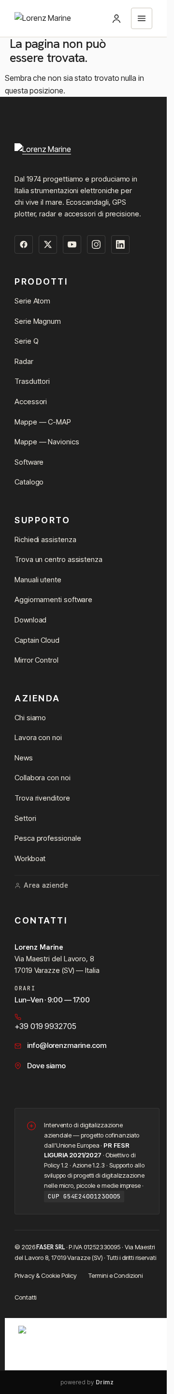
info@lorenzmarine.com (66, 1045)
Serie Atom (32, 300)
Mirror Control (36, 660)
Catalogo (29, 481)
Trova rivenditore (42, 798)
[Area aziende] (116, 18)
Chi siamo (30, 717)
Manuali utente (37, 579)
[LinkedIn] (120, 244)
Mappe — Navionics (46, 441)
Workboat (29, 858)
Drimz (105, 1382)
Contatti (25, 1297)
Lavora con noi (38, 737)
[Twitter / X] (48, 244)
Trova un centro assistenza (58, 559)
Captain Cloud (36, 640)
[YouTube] (72, 244)
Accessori (30, 401)
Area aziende (46, 885)
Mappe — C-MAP (42, 421)
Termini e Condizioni (115, 1275)
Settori (25, 818)
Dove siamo (46, 1065)
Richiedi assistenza (45, 539)
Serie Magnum (37, 321)
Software (29, 462)
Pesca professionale (47, 838)
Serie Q (26, 341)
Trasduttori (32, 381)
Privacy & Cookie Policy (45, 1275)
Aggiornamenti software (53, 599)
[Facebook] (23, 244)
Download (30, 619)
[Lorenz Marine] (87, 152)
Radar (23, 361)
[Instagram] (96, 244)
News (23, 757)
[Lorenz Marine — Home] (42, 18)
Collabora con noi (42, 777)
